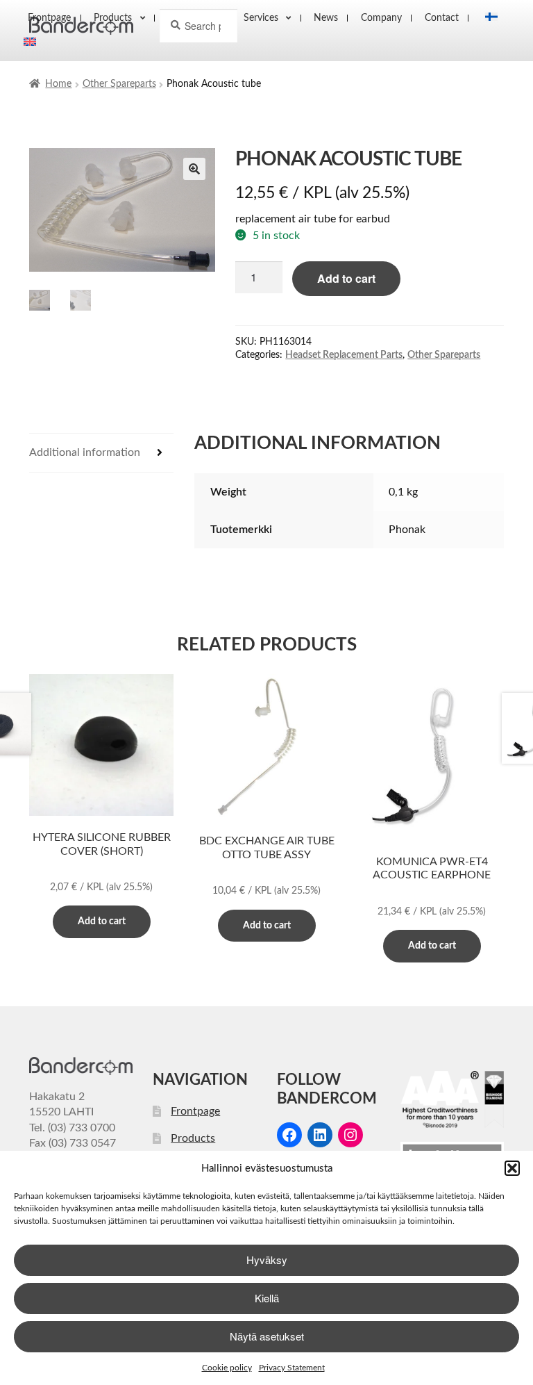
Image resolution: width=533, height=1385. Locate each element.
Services (261, 18)
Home (58, 84)
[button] (512, 1168)
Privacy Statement (292, 1367)
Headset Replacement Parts (344, 355)
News (326, 18)
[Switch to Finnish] (487, 18)
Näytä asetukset (267, 1336)
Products (193, 1138)
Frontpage (195, 1111)
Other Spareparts (119, 84)
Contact (442, 18)
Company (381, 18)
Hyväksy (266, 1259)
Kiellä (267, 1297)
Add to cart (346, 278)
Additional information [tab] (84, 452)
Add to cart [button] (102, 921)
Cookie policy (227, 1367)
